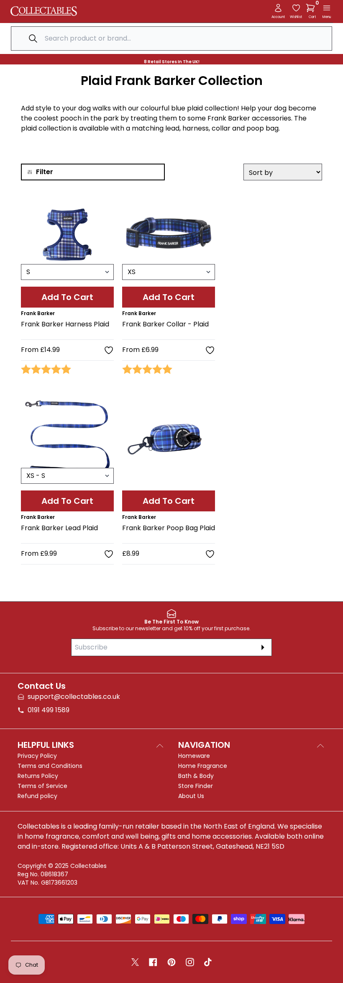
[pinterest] (171, 962)
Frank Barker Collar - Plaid (165, 324)
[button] (312, 8)
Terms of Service (42, 786)
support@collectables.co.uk (74, 696)
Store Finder (195, 786)
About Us (191, 796)
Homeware (194, 756)
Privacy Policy (37, 756)
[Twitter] (135, 962)
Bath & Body (196, 776)
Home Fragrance (202, 766)
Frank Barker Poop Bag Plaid (168, 528)
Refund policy (37, 796)
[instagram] (190, 962)
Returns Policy (38, 776)
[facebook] (153, 962)
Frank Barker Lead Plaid (59, 528)
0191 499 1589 (48, 710)
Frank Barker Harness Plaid (65, 324)
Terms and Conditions (50, 766)
